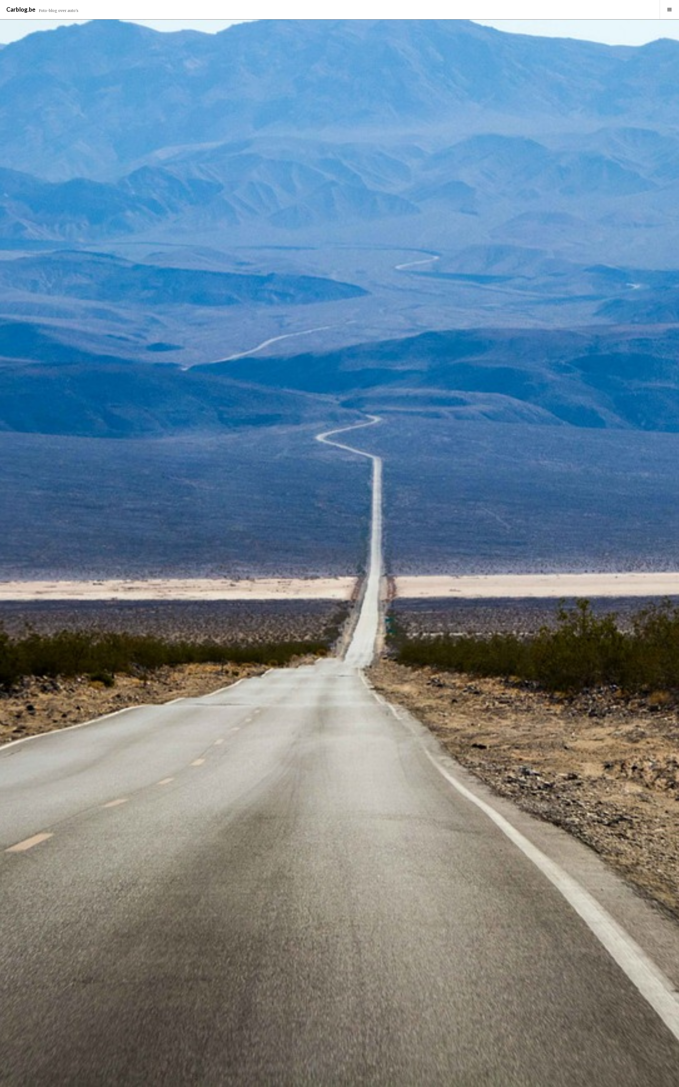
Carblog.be (21, 9)
